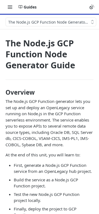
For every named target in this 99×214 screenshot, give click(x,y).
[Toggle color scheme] (91, 6)
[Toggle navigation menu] (10, 6)
